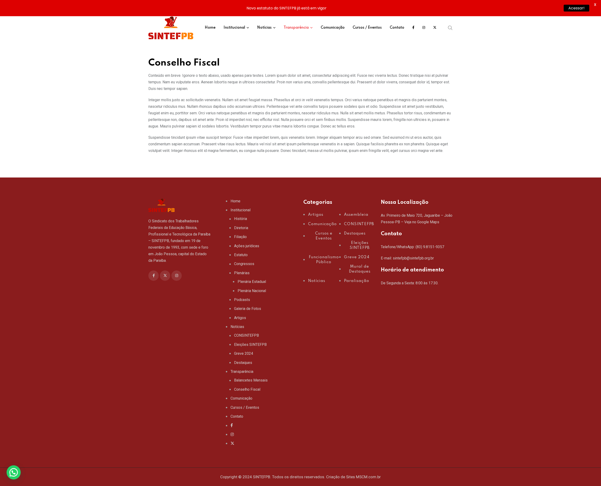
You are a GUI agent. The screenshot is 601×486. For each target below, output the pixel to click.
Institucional (234, 28)
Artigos (240, 318)
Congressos (244, 264)
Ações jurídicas (246, 246)
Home (210, 28)
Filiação (240, 237)
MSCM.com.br (368, 476)
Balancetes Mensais (251, 380)
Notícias (264, 28)
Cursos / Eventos (367, 28)
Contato (397, 28)
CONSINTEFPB (246, 335)
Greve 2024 (243, 353)
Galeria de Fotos (247, 308)
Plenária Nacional (252, 291)
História (240, 218)
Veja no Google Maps (421, 222)
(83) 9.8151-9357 (430, 247)
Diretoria (241, 228)
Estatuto (241, 255)
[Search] (450, 28)
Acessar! (576, 8)
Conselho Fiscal (247, 389)
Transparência (296, 28)
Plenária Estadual (252, 281)
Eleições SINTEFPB (250, 344)
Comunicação (333, 28)
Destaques (243, 362)
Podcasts (242, 299)
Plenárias (242, 273)
